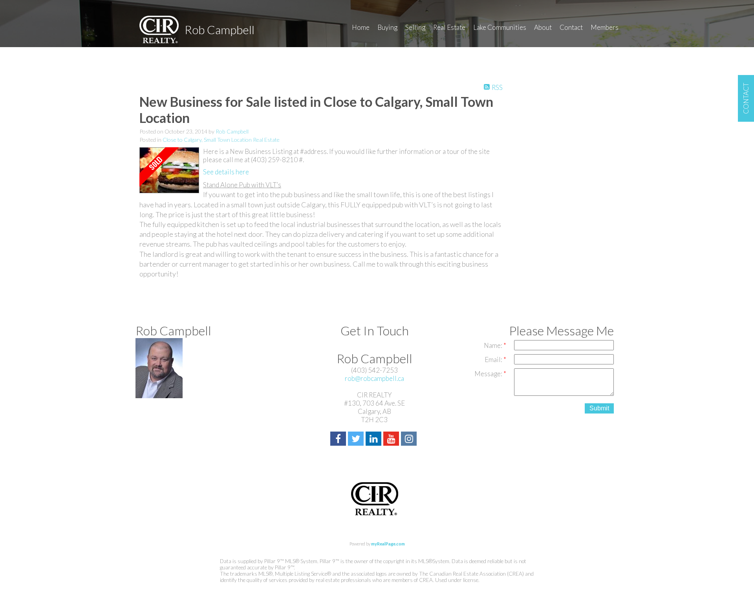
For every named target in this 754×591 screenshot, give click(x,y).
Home (361, 27)
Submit (599, 408)
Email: (494, 359)
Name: (493, 345)
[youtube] (392, 439)
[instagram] (410, 439)
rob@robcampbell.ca (374, 378)
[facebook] (339, 439)
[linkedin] (374, 439)
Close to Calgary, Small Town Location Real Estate (221, 139)
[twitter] (357, 439)
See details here (226, 172)
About (543, 27)
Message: (488, 374)
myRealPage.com (388, 543)
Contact (571, 27)
